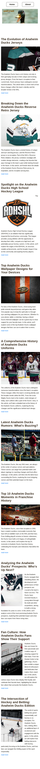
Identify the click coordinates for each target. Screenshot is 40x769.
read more (4, 93)
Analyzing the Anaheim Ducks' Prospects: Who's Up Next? (19, 566)
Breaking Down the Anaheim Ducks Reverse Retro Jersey (18, 107)
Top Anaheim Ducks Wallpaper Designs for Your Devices (17, 269)
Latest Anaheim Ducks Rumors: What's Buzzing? (19, 423)
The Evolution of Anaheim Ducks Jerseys (19, 40)
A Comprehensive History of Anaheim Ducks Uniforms (19, 344)
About (28, 4)
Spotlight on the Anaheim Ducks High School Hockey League (19, 188)
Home (12, 4)
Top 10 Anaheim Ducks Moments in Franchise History (17, 497)
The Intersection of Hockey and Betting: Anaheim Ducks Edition (18, 702)
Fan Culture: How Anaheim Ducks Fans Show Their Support (16, 635)
